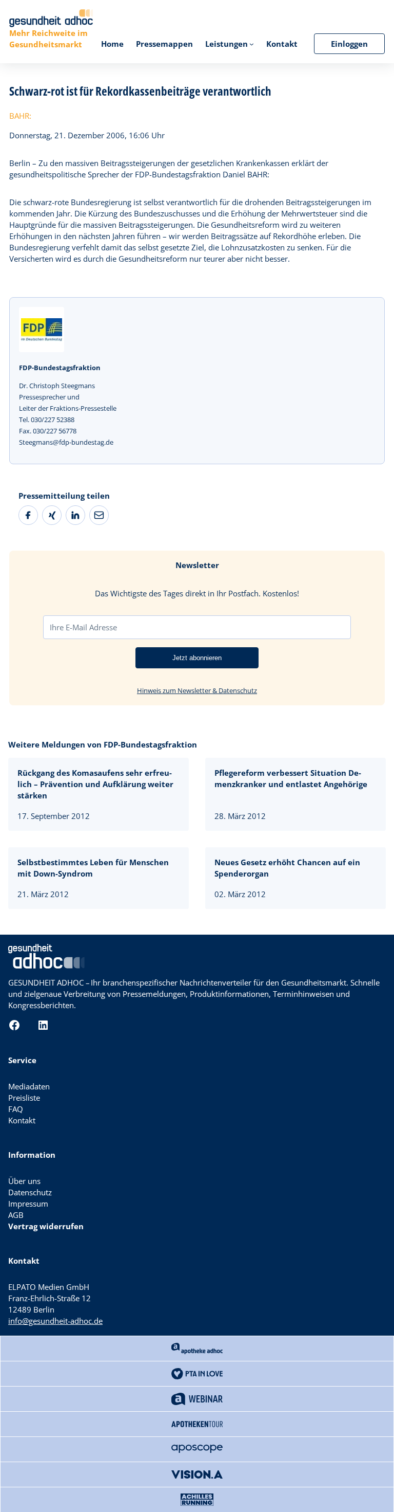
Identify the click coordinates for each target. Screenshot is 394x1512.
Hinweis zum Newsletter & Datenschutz (197, 690)
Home (112, 44)
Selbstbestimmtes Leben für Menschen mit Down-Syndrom (93, 868)
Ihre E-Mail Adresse (83, 627)
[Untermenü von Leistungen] (251, 44)
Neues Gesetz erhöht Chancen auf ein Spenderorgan (287, 868)
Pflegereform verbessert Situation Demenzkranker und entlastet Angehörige (290, 778)
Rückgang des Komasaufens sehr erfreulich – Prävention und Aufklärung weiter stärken (95, 784)
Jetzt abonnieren (197, 658)
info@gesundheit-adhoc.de (55, 1321)
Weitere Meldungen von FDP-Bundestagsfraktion (102, 744)
